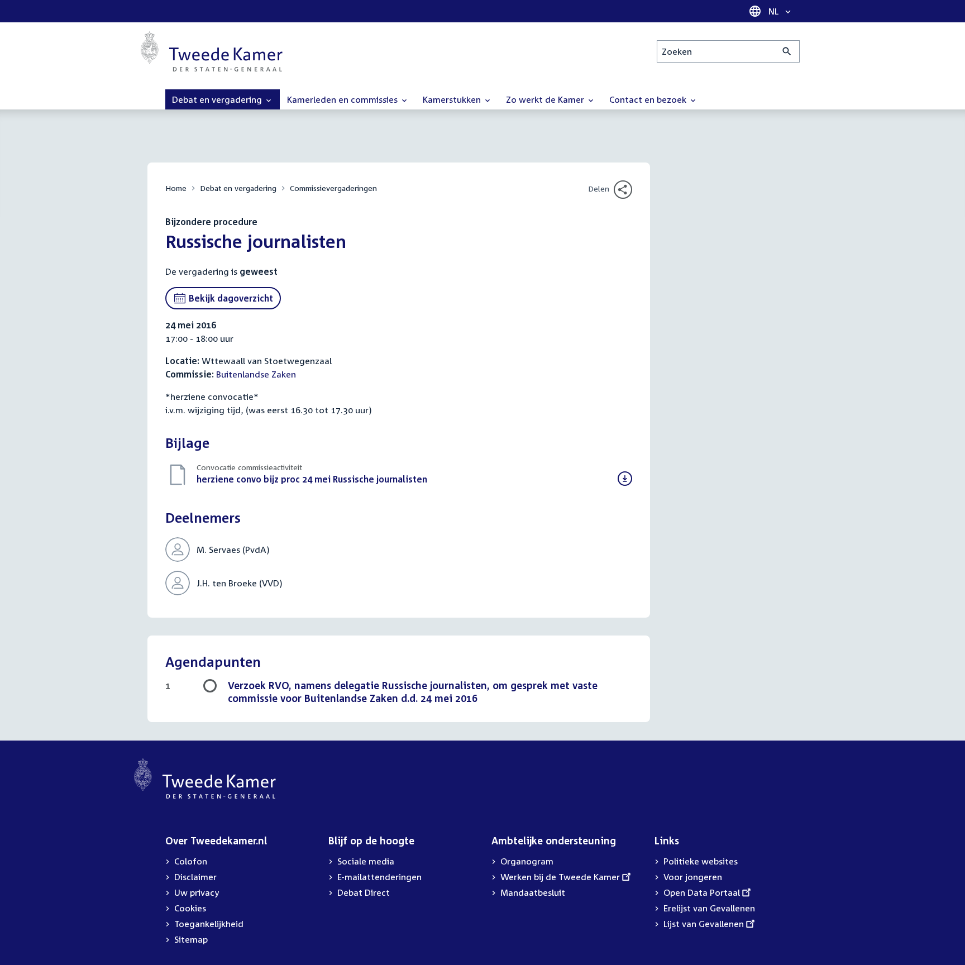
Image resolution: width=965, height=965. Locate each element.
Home (176, 188)
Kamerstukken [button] (453, 99)
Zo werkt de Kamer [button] (546, 99)
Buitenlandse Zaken (256, 374)
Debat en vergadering (238, 188)
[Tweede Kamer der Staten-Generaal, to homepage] (212, 51)
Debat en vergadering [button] (218, 99)
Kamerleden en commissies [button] (343, 99)
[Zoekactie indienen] (787, 51)
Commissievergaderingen (333, 188)
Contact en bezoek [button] (649, 99)
